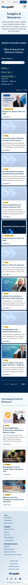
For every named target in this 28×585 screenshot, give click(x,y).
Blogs (12, 81)
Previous (6, 384)
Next (23, 384)
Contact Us (15, 2)
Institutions (4, 81)
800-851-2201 (14, 561)
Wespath (7, 7)
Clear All (4, 78)
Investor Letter (6, 84)
